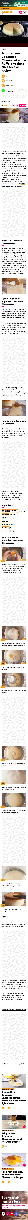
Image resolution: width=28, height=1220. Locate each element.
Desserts (14, 1064)
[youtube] (12, 1214)
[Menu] (20, 12)
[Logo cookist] (7, 12)
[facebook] (16, 1214)
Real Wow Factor (21, 1064)
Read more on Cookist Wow (14, 1009)
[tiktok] (3, 1214)
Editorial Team (6, 101)
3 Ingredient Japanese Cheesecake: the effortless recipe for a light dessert (14, 1098)
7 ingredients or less (5, 1064)
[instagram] (7, 1214)
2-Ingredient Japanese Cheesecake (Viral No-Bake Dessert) (12, 1137)
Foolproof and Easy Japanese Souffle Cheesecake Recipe (12, 1174)
